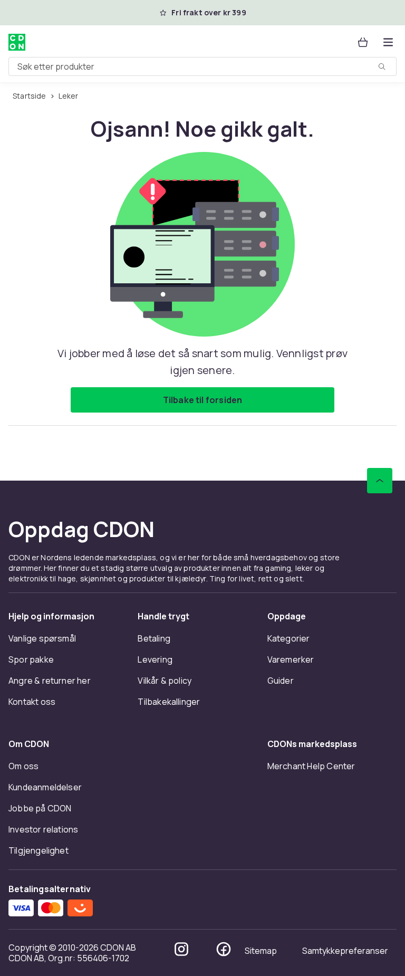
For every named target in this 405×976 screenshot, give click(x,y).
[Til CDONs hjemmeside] (16, 42)
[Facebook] (223, 949)
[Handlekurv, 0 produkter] (362, 42)
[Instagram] (181, 949)
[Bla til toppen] (379, 480)
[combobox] (202, 66)
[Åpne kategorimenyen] (388, 42)
